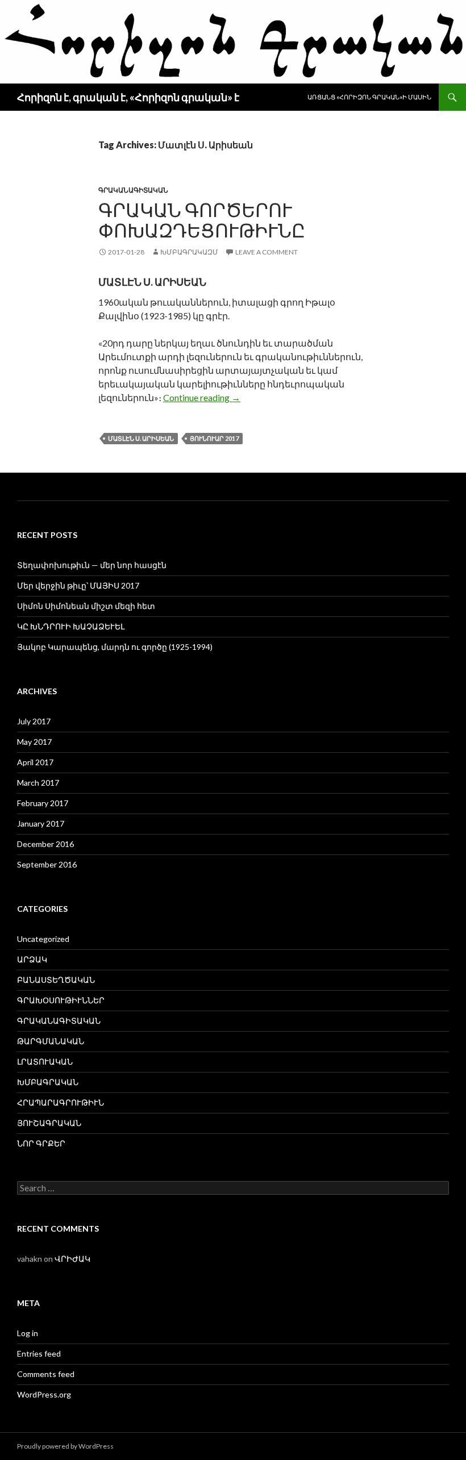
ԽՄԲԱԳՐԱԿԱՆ (47, 1082)
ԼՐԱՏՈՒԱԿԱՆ (45, 1061)
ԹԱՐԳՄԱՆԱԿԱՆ (50, 1041)
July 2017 (34, 721)
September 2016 (47, 864)
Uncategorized (43, 939)
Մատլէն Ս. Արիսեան (141, 438)
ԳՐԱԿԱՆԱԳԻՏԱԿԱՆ (133, 190)
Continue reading (201, 397)
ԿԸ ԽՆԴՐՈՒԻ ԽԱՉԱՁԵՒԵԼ (70, 626)
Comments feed (45, 1374)
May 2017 (34, 741)
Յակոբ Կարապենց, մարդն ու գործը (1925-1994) (115, 647)
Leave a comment (266, 252)
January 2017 (40, 823)
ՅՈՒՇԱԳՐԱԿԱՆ (49, 1123)
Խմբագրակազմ (189, 252)
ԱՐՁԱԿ (32, 959)
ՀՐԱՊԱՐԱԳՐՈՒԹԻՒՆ (60, 1102)
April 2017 (35, 762)
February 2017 (42, 803)
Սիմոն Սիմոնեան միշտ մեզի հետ (86, 606)
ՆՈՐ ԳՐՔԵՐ (41, 1143)
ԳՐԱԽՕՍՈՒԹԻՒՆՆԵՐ (61, 1000)
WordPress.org (44, 1394)
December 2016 (45, 844)
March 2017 (38, 782)
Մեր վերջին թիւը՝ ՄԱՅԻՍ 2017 (78, 585)
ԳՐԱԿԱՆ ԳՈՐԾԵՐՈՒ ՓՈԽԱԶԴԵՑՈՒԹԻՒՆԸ (201, 219)
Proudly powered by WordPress (65, 1446)
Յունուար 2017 (214, 438)
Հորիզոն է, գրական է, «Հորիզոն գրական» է (128, 97)
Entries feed (39, 1353)
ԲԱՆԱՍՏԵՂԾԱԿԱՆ (56, 980)
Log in (27, 1333)
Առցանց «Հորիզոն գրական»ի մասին (369, 97)
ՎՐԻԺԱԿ (72, 1258)
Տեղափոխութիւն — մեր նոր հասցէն (92, 565)
